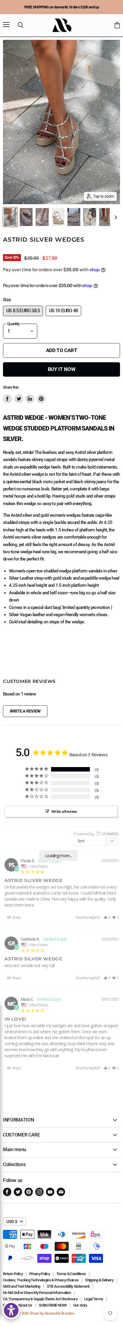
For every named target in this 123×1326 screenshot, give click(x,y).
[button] (107, 917)
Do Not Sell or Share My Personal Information (37, 1292)
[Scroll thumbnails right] (114, 218)
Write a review (25, 711)
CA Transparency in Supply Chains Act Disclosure (40, 1299)
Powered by (96, 833)
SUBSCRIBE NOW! (53, 1305)
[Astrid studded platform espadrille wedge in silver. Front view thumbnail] (10, 217)
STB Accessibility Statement (68, 1286)
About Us (25, 1305)
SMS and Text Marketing (21, 1286)
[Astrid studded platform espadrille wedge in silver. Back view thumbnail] (106, 217)
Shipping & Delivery (99, 1280)
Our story (80, 1305)
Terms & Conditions (71, 1274)
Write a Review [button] (64, 811)
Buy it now (62, 369)
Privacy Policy (39, 1274)
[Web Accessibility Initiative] (11, 1310)
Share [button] (16, 917)
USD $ (11, 1221)
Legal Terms (93, 1299)
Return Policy (13, 1274)
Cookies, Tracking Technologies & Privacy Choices (41, 1280)
